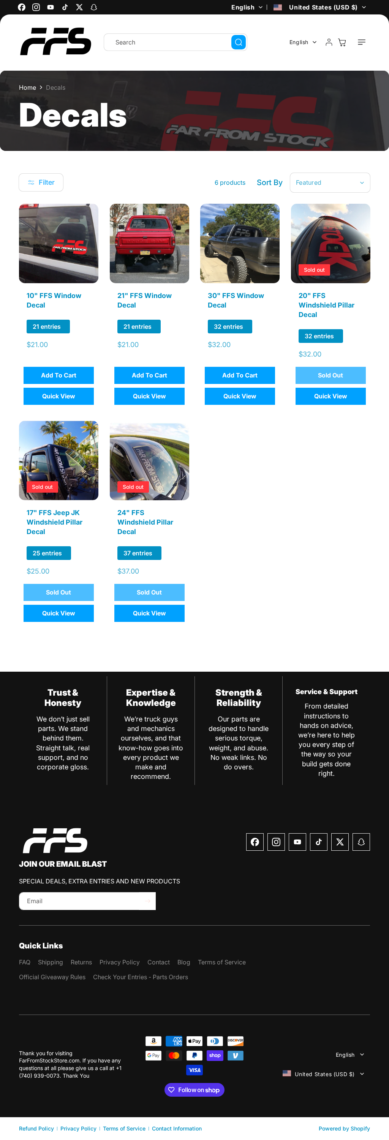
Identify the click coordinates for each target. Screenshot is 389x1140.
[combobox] (175, 42)
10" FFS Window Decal (54, 300)
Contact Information (177, 1128)
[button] (361, 42)
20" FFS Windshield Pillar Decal (326, 304)
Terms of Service (124, 1128)
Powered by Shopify (344, 1128)
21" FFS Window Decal (144, 300)
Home (27, 87)
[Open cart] (341, 42)
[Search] (238, 42)
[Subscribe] (147, 901)
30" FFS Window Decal (236, 300)
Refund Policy (36, 1128)
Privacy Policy (78, 1128)
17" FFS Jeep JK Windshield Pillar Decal (54, 521)
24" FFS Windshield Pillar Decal (145, 521)
